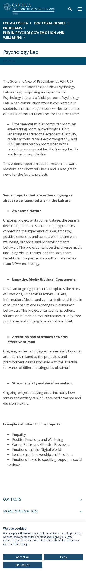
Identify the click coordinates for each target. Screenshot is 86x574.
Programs (12, 28)
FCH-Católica (15, 23)
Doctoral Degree (50, 23)
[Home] (29, 9)
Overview (9, 61)
